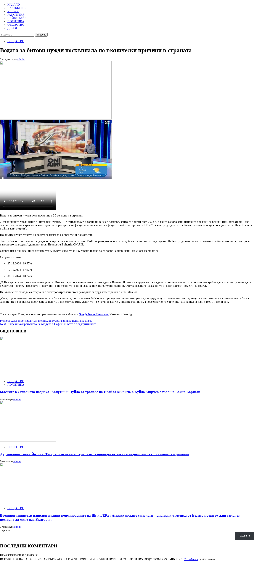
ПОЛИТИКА (15, 21)
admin (21, 59)
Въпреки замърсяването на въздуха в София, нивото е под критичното (48, 324)
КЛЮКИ (13, 11)
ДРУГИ (12, 28)
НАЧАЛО (13, 4)
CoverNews (191, 559)
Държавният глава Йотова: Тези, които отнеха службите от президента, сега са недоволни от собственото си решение (94, 454)
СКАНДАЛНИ (17, 7)
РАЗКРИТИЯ (16, 14)
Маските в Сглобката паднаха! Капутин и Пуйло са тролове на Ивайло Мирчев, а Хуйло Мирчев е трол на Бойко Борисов (100, 392)
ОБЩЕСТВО (15, 24)
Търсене (5, 530)
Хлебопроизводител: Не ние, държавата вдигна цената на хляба (46, 320)
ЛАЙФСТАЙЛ (17, 18)
